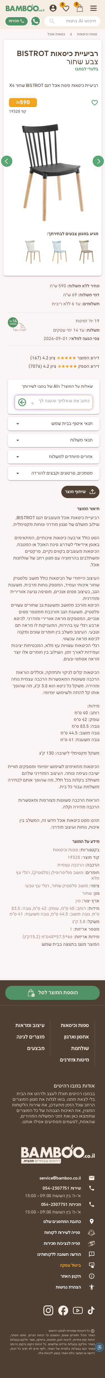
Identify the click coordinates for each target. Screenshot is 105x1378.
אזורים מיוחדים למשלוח (71, 457)
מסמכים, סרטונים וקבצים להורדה (62, 473)
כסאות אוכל (56, 34)
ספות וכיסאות (87, 34)
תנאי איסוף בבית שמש (72, 424)
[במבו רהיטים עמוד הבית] (25, 7)
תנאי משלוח (81, 440)
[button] (52, 21)
